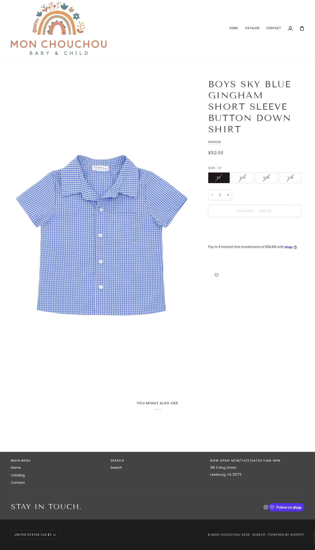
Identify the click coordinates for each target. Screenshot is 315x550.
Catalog (18, 475)
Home (16, 467)
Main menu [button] (21, 460)
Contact (18, 482)
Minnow (214, 142)
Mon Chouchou (226, 534)
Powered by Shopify (286, 534)
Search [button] (117, 460)
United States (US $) (33, 534)
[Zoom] (102, 231)
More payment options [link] (227, 239)
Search (116, 467)
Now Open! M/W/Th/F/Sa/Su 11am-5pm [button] (245, 460)
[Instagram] (266, 507)
